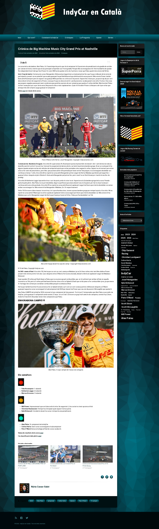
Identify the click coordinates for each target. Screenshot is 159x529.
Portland (123, 301)
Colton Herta (62, 501)
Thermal (138, 309)
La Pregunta (85, 38)
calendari (123, 247)
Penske (138, 298)
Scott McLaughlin (129, 307)
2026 (129, 238)
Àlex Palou (40, 501)
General (133, 178)
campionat (51, 501)
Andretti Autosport (126, 240)
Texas (133, 309)
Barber (135, 245)
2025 (123, 238)
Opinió (98, 38)
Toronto (129, 311)
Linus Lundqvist (134, 285)
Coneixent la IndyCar (50, 38)
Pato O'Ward (82, 501)
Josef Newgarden (129, 280)
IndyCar (72, 501)
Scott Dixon (126, 303)
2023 (127, 234)
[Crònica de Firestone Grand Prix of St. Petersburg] (98, 454)
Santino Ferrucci (133, 301)
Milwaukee (131, 292)
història (133, 267)
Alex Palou (135, 238)
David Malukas (126, 263)
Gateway (134, 265)
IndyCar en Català (127, 277)
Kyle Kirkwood (127, 283)
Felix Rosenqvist (126, 265)
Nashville (124, 295)
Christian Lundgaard (131, 257)
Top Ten (123, 311)
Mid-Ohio (124, 292)
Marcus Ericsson (128, 290)
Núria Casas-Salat (40, 486)
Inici (19, 38)
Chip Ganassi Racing (128, 252)
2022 (122, 234)
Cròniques (69, 38)
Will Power (126, 314)
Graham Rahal (125, 267)
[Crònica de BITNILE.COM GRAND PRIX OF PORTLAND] (33, 454)
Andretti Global (126, 243)
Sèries (110, 38)
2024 (31, 501)
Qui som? (31, 38)
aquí (24, 91)
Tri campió (94, 501)
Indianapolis (125, 270)
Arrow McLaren (126, 245)
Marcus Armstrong (126, 287)
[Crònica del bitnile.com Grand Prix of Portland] (65, 454)
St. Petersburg (125, 309)
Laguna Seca (124, 285)
